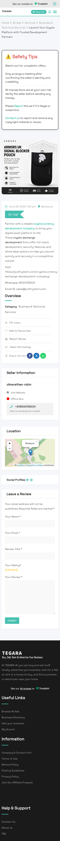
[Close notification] (55, 4)
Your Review (13, 577)
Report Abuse (18, 338)
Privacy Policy (10, 776)
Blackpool (47, 206)
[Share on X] (36, 356)
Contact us (12, 118)
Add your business (13, 723)
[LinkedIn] (27, 480)
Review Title (13, 549)
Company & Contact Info (17, 752)
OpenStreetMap (35, 465)
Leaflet (20, 465)
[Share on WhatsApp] (43, 356)
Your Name (13, 516)
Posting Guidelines (13, 770)
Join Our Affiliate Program (17, 782)
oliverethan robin (19, 384)
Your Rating (13, 565)
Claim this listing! (20, 347)
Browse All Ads (10, 711)
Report (19, 106)
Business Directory (13, 717)
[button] (30, 452)
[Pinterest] (31, 480)
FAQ (4, 833)
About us (7, 827)
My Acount (8, 729)
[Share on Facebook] (30, 356)
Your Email (12, 533)
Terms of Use (10, 758)
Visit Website (18, 392)
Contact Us (8, 821)
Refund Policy (10, 764)
